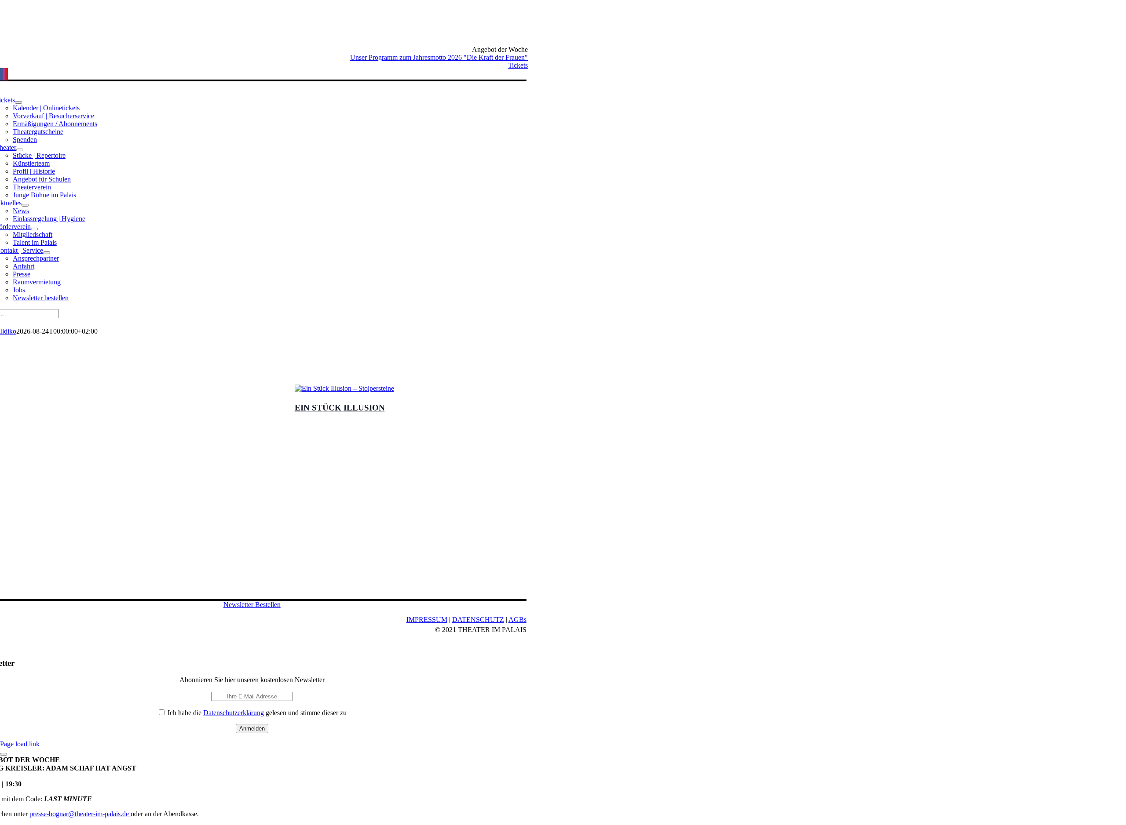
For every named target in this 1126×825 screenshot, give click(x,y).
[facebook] (1, 74)
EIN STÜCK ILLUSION (340, 407)
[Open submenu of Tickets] (18, 102)
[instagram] (4, 74)
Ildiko (8, 331)
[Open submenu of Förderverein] (34, 229)
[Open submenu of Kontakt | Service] (46, 252)
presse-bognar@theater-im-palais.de (80, 814)
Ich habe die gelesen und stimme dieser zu (256, 712)
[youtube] (6, 74)
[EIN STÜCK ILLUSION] (563, 389)
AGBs (517, 619)
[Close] (3, 754)
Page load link (20, 744)
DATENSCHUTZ (478, 619)
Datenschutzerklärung (233, 712)
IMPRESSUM (426, 619)
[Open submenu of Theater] (19, 150)
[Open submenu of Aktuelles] (25, 205)
